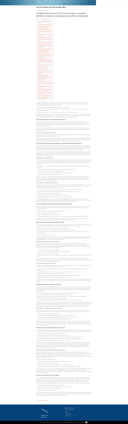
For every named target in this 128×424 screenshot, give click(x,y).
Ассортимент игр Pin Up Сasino (44, 81)
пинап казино (57, 136)
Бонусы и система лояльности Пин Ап (45, 42)
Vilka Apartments (81, 3)
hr (86, 1)
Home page (64, 3)
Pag (69, 3)
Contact (89, 3)
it (90, 1)
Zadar (73, 3)
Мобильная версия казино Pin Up (44, 44)
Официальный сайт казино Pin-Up (44, 29)
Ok (86, 422)
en (88, 1)
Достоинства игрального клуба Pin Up (45, 37)
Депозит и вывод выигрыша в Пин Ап (45, 95)
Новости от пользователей (43, 70)
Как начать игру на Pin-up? (43, 68)
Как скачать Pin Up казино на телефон (45, 24)
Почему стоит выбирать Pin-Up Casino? (45, 49)
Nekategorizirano (44, 400)
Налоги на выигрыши (42, 66)
